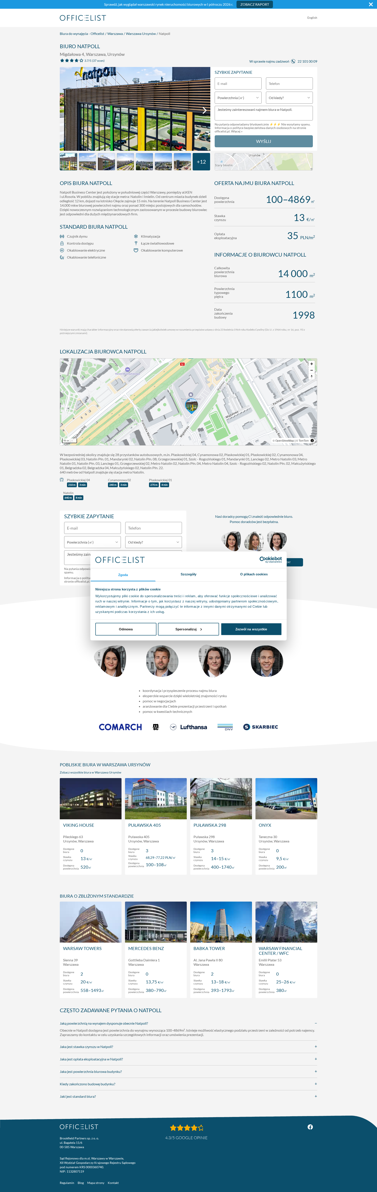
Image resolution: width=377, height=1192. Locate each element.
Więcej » (236, 131)
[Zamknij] (371, 4)
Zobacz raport (254, 4)
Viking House (78, 825)
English (312, 17)
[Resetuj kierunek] (311, 376)
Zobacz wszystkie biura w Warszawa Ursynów (90, 772)
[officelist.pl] (79, 1126)
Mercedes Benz (146, 948)
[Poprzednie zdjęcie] (65, 110)
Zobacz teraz (90, 867)
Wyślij (263, 141)
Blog (81, 1183)
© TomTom (302, 440)
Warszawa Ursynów (141, 33)
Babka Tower (209, 948)
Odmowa (126, 629)
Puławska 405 (144, 825)
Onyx (265, 825)
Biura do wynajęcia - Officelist (82, 33)
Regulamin (67, 1183)
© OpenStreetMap (283, 440)
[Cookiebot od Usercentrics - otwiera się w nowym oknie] (263, 559)
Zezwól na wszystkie (251, 629)
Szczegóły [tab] (189, 574)
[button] (188, 401)
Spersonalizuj (186, 629)
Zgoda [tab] (123, 575)
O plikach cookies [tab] (254, 574)
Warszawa (115, 33)
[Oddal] (311, 370)
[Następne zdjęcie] (204, 110)
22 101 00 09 (307, 61)
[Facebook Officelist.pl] (310, 1127)
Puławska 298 (210, 825)
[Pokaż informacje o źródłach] (312, 440)
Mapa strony (95, 1183)
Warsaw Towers (82, 948)
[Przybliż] (311, 364)
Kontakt (113, 1183)
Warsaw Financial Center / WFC (280, 951)
